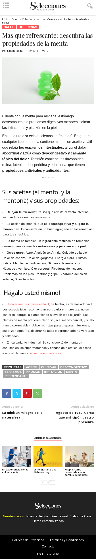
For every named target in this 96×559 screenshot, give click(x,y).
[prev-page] (44, 482)
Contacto (48, 546)
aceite (31, 367)
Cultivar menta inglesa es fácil (28, 304)
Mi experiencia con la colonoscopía (15, 471)
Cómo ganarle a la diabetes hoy (44, 471)
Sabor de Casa (81, 516)
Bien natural (59, 516)
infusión (32, 371)
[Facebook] (6, 393)
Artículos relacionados (48, 437)
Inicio (5, 19)
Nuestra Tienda (37, 516)
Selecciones (15, 50)
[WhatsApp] (37, 393)
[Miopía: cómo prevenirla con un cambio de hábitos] (79, 456)
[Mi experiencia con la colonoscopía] (16, 456)
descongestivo (73, 367)
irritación (53, 371)
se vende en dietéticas (45, 353)
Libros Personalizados (48, 521)
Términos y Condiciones (67, 540)
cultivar (48, 367)
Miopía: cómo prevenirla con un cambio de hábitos (76, 472)
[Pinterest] (27, 393)
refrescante (16, 376)
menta (71, 371)
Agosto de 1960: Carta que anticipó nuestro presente (75, 417)
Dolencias (27, 19)
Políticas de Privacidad (28, 540)
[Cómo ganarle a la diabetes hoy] (48, 456)
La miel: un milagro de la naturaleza (22, 414)
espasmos (13, 371)
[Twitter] (17, 393)
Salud (15, 19)
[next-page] (51, 482)
